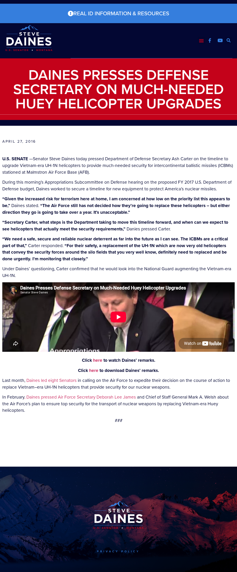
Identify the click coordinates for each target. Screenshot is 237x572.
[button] (201, 40)
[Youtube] (220, 40)
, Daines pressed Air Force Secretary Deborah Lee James (80, 397)
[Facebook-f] (210, 40)
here (97, 360)
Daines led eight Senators (51, 380)
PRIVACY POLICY (118, 551)
